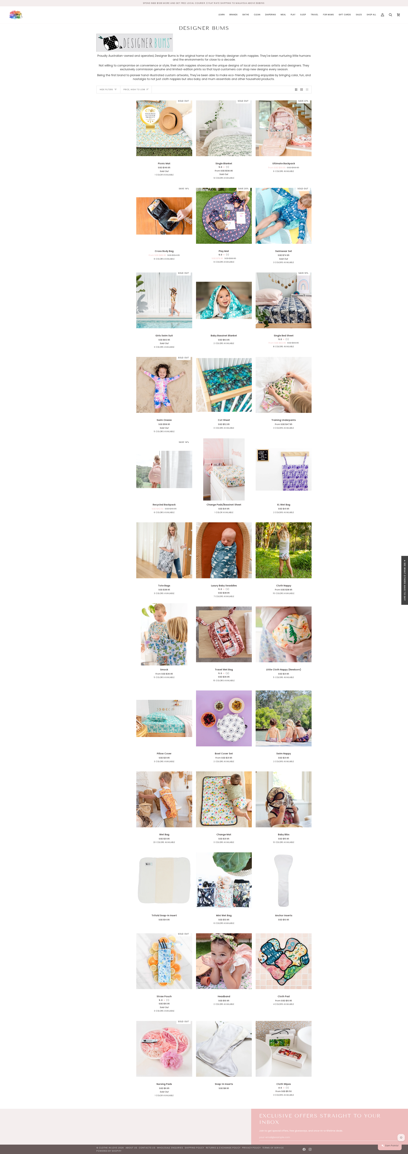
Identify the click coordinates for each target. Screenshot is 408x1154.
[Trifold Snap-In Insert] (164, 880)
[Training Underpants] (284, 385)
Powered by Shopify (108, 1150)
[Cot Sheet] (224, 385)
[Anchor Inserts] (284, 880)
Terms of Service (273, 1147)
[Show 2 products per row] (296, 89)
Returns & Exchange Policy (223, 1147)
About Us (131, 1147)
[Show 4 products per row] (308, 89)
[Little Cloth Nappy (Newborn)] (284, 634)
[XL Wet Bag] (284, 469)
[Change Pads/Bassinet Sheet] (224, 469)
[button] (221, 14)
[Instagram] (310, 1149)
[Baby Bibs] (284, 799)
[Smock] (164, 634)
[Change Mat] (224, 799)
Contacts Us (147, 1147)
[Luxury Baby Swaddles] (224, 550)
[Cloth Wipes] (284, 1049)
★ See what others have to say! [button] (404, 580)
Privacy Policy (251, 1147)
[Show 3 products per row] (301, 89)
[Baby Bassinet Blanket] (224, 300)
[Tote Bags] (164, 550)
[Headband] (224, 961)
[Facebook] (304, 1149)
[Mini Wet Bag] (224, 880)
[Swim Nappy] (284, 718)
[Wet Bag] (164, 799)
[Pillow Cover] (164, 718)
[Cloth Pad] (284, 961)
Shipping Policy (194, 1147)
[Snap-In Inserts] (224, 1049)
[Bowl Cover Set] (224, 718)
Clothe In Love (108, 1147)
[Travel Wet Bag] (224, 634)
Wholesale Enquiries (170, 1147)
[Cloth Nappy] (284, 550)
